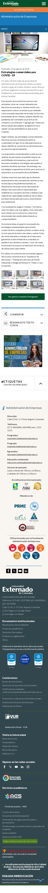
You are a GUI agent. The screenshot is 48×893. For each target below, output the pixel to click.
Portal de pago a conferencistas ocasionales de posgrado (23, 827)
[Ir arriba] (40, 383)
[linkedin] (26, 571)
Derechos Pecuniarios (12, 632)
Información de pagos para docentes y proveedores (19, 821)
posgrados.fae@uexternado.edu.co (22, 438)
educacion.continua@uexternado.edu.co (24, 462)
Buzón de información (12, 681)
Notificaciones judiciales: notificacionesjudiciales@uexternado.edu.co (22, 690)
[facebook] (8, 571)
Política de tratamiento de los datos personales (22, 646)
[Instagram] (28, 767)
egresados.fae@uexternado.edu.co (22, 454)
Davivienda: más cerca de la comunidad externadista (19, 855)
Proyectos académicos (12, 628)
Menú (4, 29)
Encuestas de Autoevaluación (15, 816)
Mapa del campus (10, 746)
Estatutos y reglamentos (13, 636)
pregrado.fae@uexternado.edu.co (22, 446)
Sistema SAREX (9, 833)
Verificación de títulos (12, 706)
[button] (43, 3)
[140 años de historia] (41, 879)
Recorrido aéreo (9, 750)
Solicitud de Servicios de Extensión (18, 702)
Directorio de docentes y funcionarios (19, 685)
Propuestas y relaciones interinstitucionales (22, 698)
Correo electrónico (11, 812)
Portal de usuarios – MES (16, 806)
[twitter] (14, 571)
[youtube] (20, 571)
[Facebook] (4, 767)
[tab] (23, 323)
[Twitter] (10, 767)
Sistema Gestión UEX (12, 837)
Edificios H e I (8, 753)
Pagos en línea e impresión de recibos (19, 841)
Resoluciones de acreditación (15, 625)
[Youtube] (16, 767)
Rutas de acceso (9, 738)
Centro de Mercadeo (15, 384)
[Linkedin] (22, 767)
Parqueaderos (8, 742)
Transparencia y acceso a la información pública (23, 649)
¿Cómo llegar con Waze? (13, 614)
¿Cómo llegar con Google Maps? (16, 610)
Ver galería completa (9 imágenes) (23, 296)
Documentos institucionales (18, 621)
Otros (5, 640)
